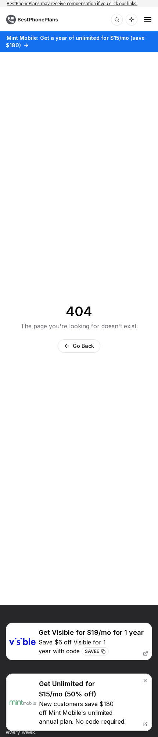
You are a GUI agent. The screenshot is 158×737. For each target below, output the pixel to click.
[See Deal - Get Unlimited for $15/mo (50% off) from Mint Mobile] (79, 702)
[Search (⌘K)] (117, 19)
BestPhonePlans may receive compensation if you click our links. (76, 3)
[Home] (33, 19)
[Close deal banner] (145, 681)
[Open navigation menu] (147, 19)
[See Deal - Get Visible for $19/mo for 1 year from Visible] (79, 641)
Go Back (83, 346)
